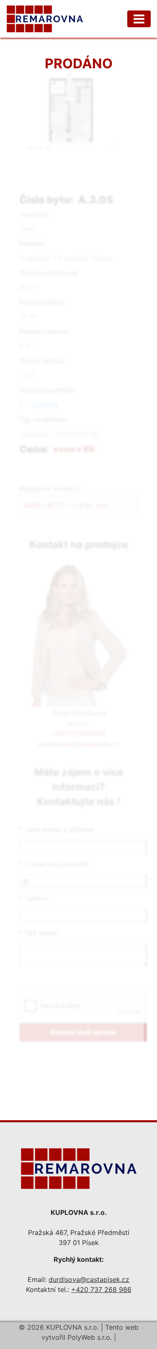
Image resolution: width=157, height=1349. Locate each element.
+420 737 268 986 (101, 1289)
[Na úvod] (79, 1167)
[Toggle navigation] (139, 18)
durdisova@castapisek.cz (89, 1279)
